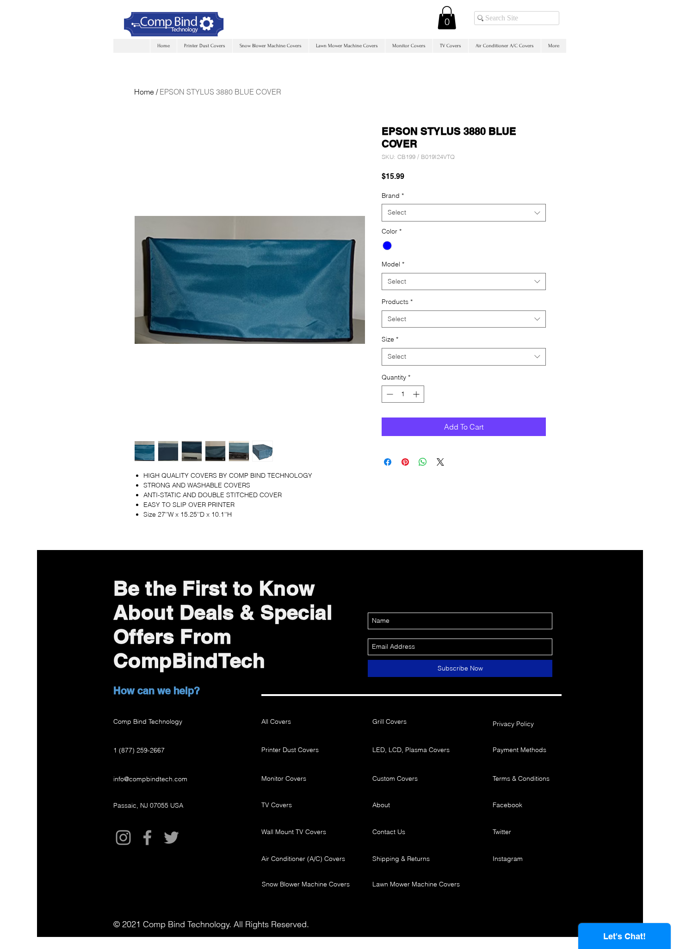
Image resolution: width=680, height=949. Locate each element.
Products (397, 301)
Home (144, 91)
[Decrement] (389, 394)
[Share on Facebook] (387, 462)
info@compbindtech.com (150, 779)
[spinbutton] (403, 394)
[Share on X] (440, 462)
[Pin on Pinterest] (405, 462)
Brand (393, 195)
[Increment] (417, 394)
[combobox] (464, 212)
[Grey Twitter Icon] (171, 838)
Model (393, 264)
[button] (447, 17)
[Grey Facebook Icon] (147, 838)
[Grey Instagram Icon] (123, 838)
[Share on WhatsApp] (422, 462)
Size (390, 339)
